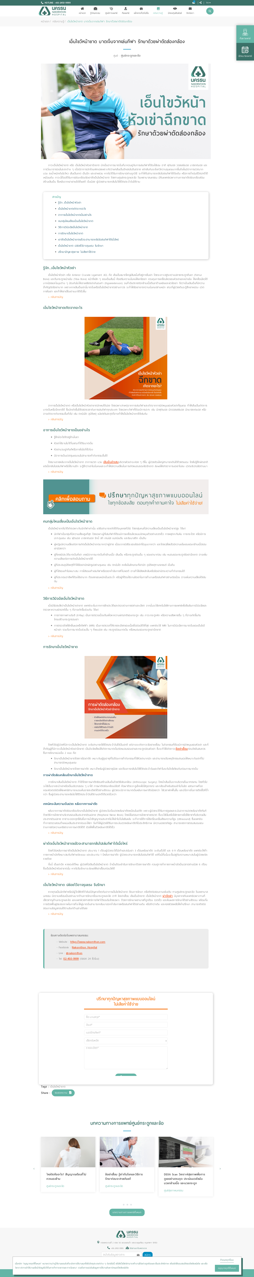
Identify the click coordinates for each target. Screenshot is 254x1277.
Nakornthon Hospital (84, 947)
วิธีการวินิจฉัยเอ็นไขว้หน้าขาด (73, 227)
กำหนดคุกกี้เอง (227, 1260)
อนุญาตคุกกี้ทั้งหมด (227, 1268)
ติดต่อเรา (190, 13)
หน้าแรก (82, 13)
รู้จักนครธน (95, 13)
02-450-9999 (71, 958)
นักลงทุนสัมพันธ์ (175, 13)
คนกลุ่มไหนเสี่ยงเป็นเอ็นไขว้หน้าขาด (75, 221)
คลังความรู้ (158, 13)
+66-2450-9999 (116, 1248)
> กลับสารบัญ (55, 297)
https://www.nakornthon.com (87, 941)
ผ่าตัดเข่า (168, 896)
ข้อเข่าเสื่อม (182, 748)
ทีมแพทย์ (125, 13)
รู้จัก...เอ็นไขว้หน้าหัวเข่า (69, 202)
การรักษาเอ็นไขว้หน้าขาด (70, 233)
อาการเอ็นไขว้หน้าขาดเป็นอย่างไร (75, 215)
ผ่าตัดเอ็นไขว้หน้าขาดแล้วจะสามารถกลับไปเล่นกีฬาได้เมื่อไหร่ (88, 239)
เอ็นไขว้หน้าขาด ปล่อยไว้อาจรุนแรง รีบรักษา (80, 245)
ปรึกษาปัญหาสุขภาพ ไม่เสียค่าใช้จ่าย (77, 252)
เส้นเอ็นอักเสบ (111, 462)
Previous (34, 1168)
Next (220, 1168)
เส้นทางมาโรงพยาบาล (138, 1248)
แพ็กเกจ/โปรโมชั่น (141, 13)
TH (207, 3)
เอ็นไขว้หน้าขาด (58, 1087)
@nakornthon (74, 953)
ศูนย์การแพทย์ (111, 13)
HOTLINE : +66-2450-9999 (58, 3)
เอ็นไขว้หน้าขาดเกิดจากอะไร (72, 208)
